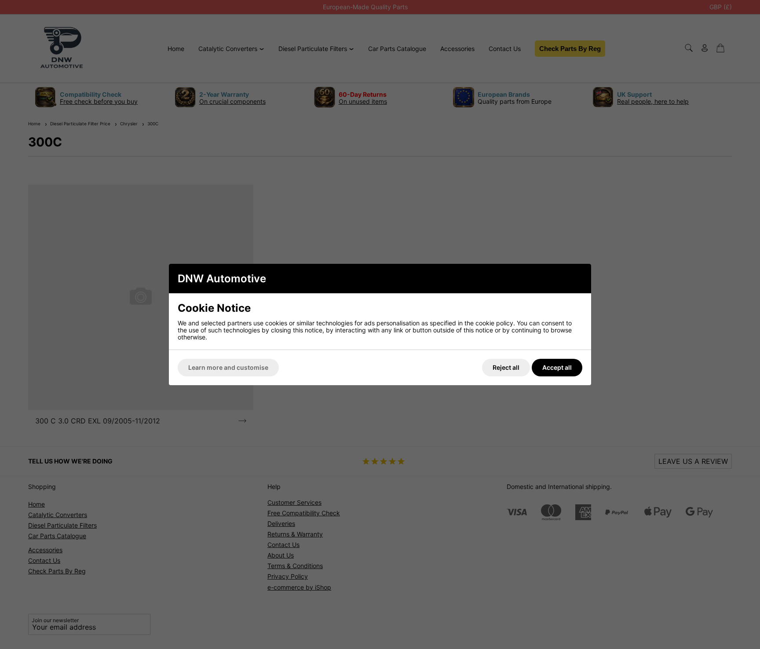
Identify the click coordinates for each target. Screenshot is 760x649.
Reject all (506, 367)
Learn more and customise (228, 367)
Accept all (557, 367)
